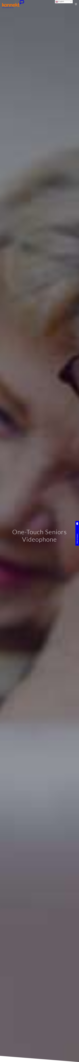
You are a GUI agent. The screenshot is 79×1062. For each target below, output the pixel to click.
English (61, 1)
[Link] (13, 4)
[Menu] (76, 4)
